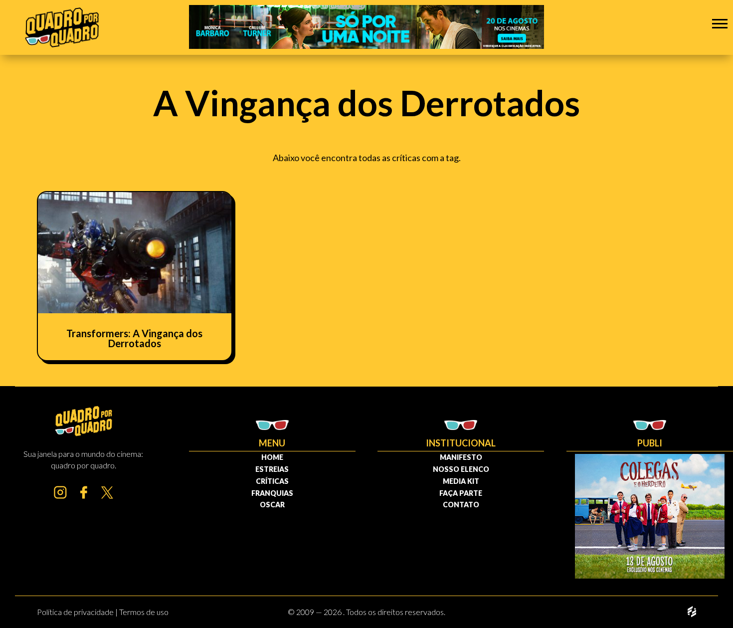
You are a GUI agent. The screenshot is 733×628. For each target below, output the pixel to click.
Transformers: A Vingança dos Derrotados (134, 338)
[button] (720, 23)
